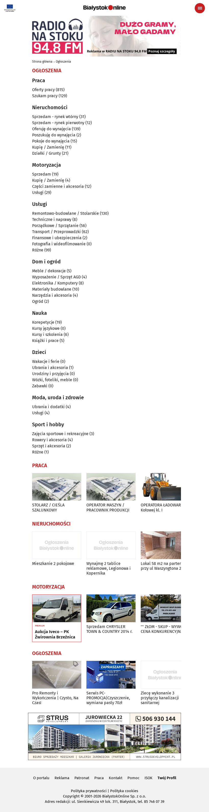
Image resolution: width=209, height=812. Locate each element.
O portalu (41, 778)
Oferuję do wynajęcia (51, 128)
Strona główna (42, 61)
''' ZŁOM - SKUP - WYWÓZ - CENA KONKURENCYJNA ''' (164, 629)
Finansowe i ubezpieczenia (57, 237)
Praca (99, 778)
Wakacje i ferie (45, 361)
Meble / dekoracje (49, 270)
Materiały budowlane (51, 289)
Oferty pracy (43, 89)
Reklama (62, 778)
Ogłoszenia (63, 61)
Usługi (38, 192)
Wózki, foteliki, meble (52, 379)
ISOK (148, 778)
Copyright (71, 796)
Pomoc (133, 778)
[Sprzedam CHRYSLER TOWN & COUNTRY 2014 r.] (111, 608)
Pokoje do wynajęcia (51, 141)
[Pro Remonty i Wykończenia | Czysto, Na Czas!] (56, 675)
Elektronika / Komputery (55, 283)
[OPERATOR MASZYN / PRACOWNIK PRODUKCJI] (111, 487)
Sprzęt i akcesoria (48, 446)
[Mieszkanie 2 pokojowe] (56, 545)
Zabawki (39, 385)
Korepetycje (43, 322)
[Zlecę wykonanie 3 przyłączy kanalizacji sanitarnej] (165, 675)
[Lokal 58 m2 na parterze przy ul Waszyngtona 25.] (165, 545)
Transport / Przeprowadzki (56, 231)
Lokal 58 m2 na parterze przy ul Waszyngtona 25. (163, 566)
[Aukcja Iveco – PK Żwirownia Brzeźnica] (56, 608)
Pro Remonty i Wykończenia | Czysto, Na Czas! (55, 698)
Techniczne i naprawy (51, 219)
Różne (37, 250)
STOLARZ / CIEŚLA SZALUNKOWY (48, 507)
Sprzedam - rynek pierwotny (58, 122)
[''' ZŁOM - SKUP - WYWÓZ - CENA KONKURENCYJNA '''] (165, 608)
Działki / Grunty (46, 153)
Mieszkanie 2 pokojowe (53, 563)
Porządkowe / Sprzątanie (55, 225)
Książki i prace (45, 340)
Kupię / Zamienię (48, 147)
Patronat (81, 778)
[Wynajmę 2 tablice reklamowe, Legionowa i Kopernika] (111, 545)
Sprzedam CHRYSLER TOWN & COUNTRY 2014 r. (109, 629)
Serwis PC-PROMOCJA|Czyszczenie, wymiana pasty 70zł (108, 698)
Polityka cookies (124, 791)
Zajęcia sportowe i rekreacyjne (60, 433)
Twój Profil (167, 778)
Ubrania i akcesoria (50, 367)
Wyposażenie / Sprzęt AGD (56, 277)
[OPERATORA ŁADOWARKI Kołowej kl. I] (165, 487)
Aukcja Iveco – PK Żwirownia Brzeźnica (55, 634)
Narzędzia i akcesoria (52, 295)
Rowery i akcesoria (49, 439)
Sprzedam (41, 174)
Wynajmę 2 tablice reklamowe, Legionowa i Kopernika (108, 568)
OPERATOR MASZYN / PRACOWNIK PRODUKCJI (107, 507)
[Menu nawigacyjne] (200, 8)
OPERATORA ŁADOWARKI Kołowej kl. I (163, 507)
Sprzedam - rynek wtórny (55, 116)
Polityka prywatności (89, 791)
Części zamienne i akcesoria (58, 186)
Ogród (37, 301)
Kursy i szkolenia (47, 334)
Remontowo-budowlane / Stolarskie (65, 213)
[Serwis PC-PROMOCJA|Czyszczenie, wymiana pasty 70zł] (111, 675)
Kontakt (115, 778)
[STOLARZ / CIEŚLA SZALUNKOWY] (56, 487)
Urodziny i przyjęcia (50, 373)
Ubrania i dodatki (48, 406)
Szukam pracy (45, 95)
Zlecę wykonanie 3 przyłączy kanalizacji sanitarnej (160, 698)
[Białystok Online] (104, 8)
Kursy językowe (46, 328)
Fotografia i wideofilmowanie (59, 243)
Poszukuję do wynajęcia (53, 135)
